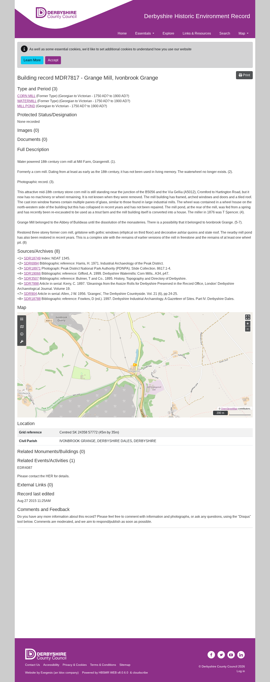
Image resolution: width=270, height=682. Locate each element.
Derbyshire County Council (219, 666)
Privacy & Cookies (75, 664)
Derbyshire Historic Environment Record (197, 16)
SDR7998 (31, 283)
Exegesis (47, 672)
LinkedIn (241, 655)
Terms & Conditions (103, 664)
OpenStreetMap (229, 408)
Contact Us (32, 664)
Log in (241, 671)
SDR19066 (32, 273)
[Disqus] (135, 584)
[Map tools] (22, 342)
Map (242, 33)
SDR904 (30, 294)
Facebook (211, 655)
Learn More (32, 60)
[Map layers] (22, 319)
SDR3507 (31, 278)
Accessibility (51, 664)
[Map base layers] (22, 327)
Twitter (221, 655)
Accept (53, 60)
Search (224, 33)
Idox (62, 672)
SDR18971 (32, 268)
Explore (168, 33)
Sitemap (124, 664)
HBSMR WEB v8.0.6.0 (114, 672)
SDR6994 (31, 263)
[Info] (22, 334)
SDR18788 (32, 299)
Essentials (143, 33)
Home (122, 33)
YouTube (231, 655)
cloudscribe (140, 672)
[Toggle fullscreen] (247, 317)
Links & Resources (197, 33)
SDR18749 (32, 258)
